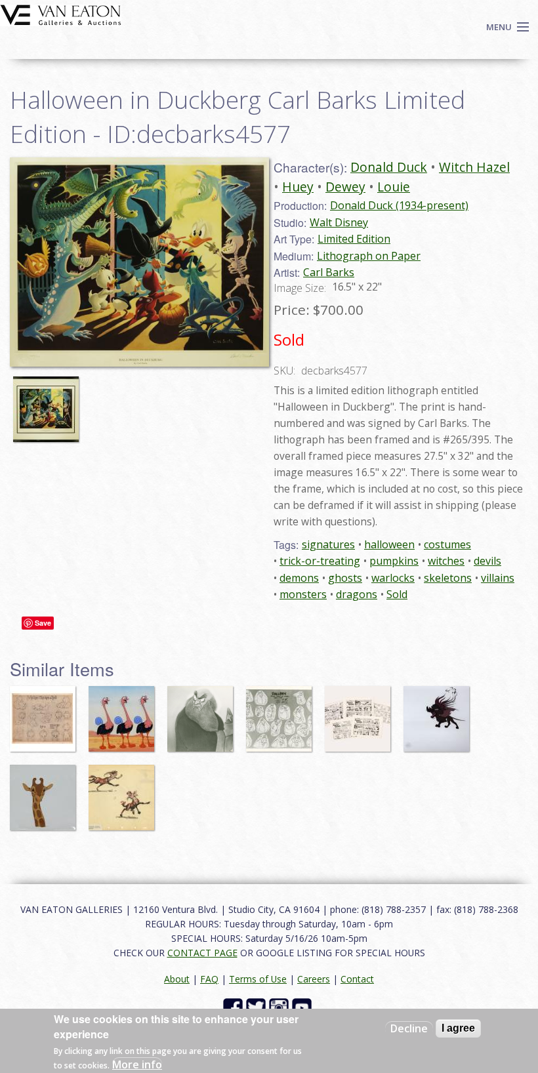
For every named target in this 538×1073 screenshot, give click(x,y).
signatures (328, 544)
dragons (356, 594)
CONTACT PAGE (202, 952)
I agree (458, 1028)
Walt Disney (339, 222)
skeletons (448, 578)
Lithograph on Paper (369, 256)
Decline (409, 1028)
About (177, 979)
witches (446, 561)
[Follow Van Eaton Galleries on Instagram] (280, 1007)
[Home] (60, 14)
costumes (447, 544)
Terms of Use (258, 979)
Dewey (345, 186)
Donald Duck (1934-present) (399, 205)
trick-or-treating (319, 561)
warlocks (393, 578)
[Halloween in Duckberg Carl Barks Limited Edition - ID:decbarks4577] (139, 261)
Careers (313, 979)
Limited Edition (354, 239)
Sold (396, 594)
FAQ (209, 979)
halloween (389, 544)
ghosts (345, 578)
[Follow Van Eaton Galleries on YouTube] (303, 1007)
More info (137, 1064)
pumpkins (394, 561)
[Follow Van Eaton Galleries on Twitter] (257, 1007)
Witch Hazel (474, 167)
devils (487, 561)
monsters (303, 594)
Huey (298, 186)
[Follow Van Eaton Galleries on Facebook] (234, 1007)
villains (497, 578)
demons (299, 578)
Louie (393, 186)
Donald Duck (388, 167)
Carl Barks (328, 272)
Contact (357, 979)
